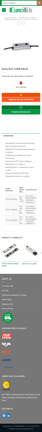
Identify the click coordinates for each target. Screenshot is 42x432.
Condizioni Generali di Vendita (14, 295)
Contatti (5, 290)
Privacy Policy (7, 309)
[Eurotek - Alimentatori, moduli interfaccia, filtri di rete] (21, 10)
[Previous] (1, 257)
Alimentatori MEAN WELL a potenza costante (21, 19)
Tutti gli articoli (10, 18)
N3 (19, 429)
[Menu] (4, 10)
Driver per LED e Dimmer (27, 18)
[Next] (40, 257)
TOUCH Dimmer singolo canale (10, 265)
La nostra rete (7, 286)
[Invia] (39, 3)
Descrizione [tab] (8, 136)
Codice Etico (7, 299)
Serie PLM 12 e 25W (29, 264)
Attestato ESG (7, 304)
